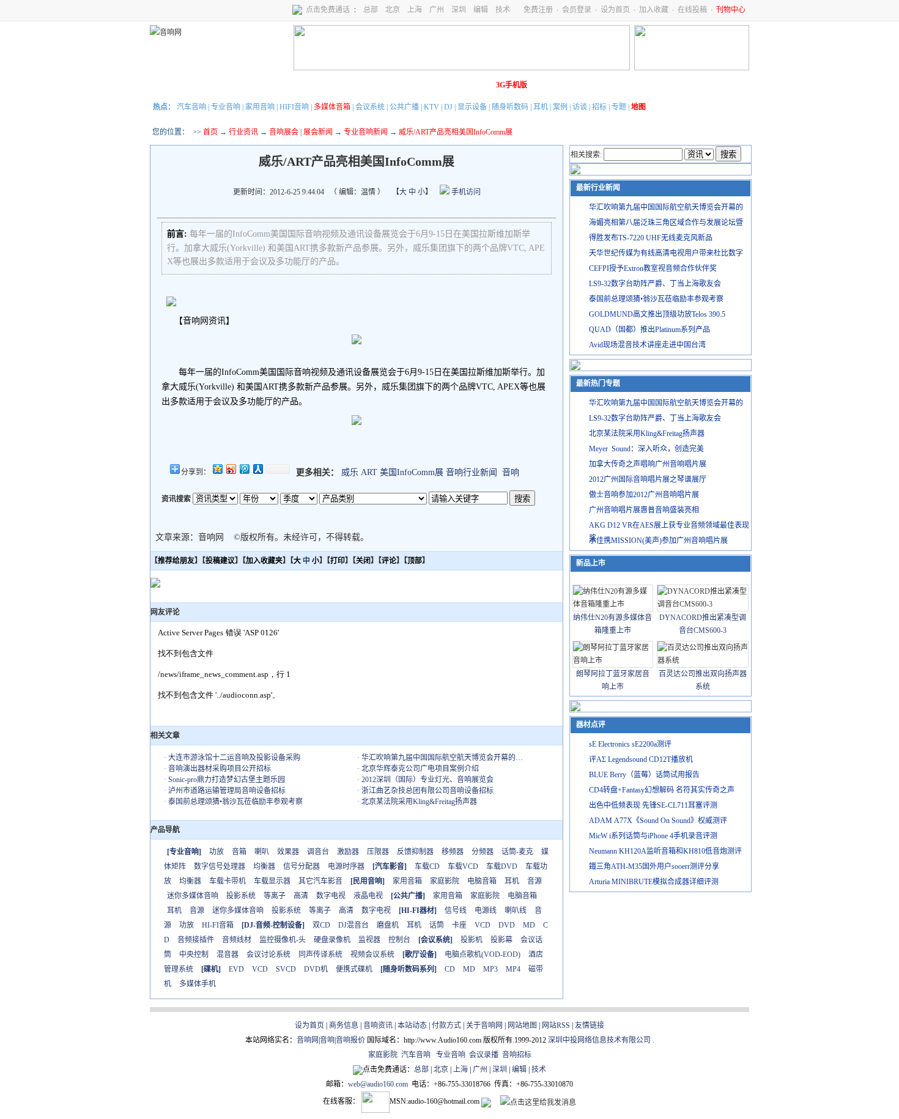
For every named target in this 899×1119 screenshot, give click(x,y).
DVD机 (316, 969)
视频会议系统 (372, 954)
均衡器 (264, 866)
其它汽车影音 (320, 881)
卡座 (459, 925)
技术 (502, 10)
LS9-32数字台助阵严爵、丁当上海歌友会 (655, 283)
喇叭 (261, 852)
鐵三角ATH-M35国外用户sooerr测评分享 (654, 866)
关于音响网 (484, 1025)
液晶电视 (368, 896)
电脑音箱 (482, 881)
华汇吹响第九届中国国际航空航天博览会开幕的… (442, 757)
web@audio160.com (378, 1084)
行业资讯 (243, 132)
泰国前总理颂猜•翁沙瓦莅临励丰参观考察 (235, 801)
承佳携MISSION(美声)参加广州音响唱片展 (658, 540)
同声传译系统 (320, 954)
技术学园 (373, 85)
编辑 (480, 10)
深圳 (458, 10)
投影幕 (501, 940)
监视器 (369, 940)
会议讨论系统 (268, 954)
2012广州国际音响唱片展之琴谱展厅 (647, 479)
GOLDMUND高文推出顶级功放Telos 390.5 (657, 314)
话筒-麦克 (517, 852)
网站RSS (556, 1025)
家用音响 (260, 107)
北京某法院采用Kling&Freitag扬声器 (419, 801)
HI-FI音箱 (218, 925)
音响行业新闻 (471, 472)
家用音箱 (407, 881)
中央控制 (194, 954)
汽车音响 (191, 107)
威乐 (349, 472)
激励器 (348, 852)
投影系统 (241, 896)
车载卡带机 (227, 881)
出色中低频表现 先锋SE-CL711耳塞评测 (653, 805)
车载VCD (463, 866)
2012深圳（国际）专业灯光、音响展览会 (427, 779)
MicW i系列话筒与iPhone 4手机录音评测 (653, 836)
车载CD (427, 866)
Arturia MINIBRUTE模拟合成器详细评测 (654, 881)
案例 (560, 107)
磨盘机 (388, 925)
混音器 (227, 954)
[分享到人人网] (257, 468)
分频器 (483, 852)
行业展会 (407, 85)
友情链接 (589, 1025)
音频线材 (236, 940)
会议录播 (483, 1055)
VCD (482, 925)
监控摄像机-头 (282, 940)
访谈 (579, 107)
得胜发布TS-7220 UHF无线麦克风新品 (650, 238)
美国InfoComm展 (411, 472)
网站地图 (522, 1025)
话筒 (436, 925)
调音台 (318, 852)
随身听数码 (510, 107)
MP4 (513, 969)
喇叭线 (516, 910)
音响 (510, 472)
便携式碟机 (354, 969)
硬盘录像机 (332, 940)
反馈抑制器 (415, 852)
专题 (619, 107)
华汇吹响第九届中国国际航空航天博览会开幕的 (666, 207)
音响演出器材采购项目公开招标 (219, 768)
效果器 (288, 852)
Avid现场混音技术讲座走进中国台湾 (647, 345)
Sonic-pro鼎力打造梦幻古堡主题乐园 (226, 779)
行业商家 (270, 85)
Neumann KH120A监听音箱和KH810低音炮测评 (665, 851)
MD (529, 925)
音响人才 (441, 85)
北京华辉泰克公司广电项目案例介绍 (420, 768)
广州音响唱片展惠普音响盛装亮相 (644, 510)
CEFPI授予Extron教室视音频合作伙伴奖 (653, 268)
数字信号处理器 (219, 866)
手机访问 (465, 192)
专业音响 (225, 107)
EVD (236, 969)
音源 (534, 881)
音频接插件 (195, 940)
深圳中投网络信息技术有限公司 (599, 1040)
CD (450, 969)
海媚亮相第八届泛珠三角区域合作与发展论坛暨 (666, 222)
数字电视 (331, 896)
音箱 (239, 852)
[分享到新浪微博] (230, 468)
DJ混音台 (353, 925)
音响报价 (350, 1040)
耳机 (540, 107)
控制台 (399, 940)
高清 (301, 896)
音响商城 (304, 85)
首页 (210, 132)
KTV (431, 107)
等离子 (275, 896)
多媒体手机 (197, 984)
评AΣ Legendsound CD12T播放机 (641, 759)
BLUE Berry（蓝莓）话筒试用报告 (644, 774)
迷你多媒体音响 (192, 896)
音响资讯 (378, 1025)
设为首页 (615, 10)
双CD (321, 925)
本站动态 (412, 1025)
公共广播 (404, 107)
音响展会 (283, 132)
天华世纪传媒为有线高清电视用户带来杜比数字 (666, 253)
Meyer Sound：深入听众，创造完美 (646, 449)
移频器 (453, 852)
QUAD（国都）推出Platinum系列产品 (649, 329)
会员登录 (576, 10)
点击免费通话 (328, 10)
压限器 (378, 852)
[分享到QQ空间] (217, 468)
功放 (216, 852)
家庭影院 (338, 85)
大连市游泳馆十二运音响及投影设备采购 (234, 757)
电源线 (486, 910)
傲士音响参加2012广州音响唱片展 (644, 494)
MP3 (490, 969)
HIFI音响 (294, 107)
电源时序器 (346, 866)
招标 (599, 107)
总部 (370, 10)
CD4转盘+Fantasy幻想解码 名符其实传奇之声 (661, 790)
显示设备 (472, 107)
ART (369, 472)
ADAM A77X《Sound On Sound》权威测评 (658, 820)
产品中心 (236, 85)
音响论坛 (475, 85)
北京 (392, 10)
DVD (506, 925)
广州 (436, 10)
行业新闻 (201, 85)
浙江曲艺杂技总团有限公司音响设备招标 (427, 790)
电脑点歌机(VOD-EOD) (482, 954)
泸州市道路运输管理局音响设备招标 (227, 790)
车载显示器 (272, 881)
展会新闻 (318, 132)
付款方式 (446, 1025)
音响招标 (516, 1055)
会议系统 (370, 107)
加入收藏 (653, 10)
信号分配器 (301, 866)
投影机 (472, 940)
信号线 (456, 910)
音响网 (308, 1040)
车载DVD (501, 866)
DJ (448, 107)
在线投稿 (692, 10)
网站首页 (167, 85)
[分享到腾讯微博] (244, 468)
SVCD (286, 969)
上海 (414, 10)
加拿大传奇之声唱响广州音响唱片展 (647, 464)
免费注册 (538, 10)
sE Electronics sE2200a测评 (630, 744)
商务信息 (343, 1025)
